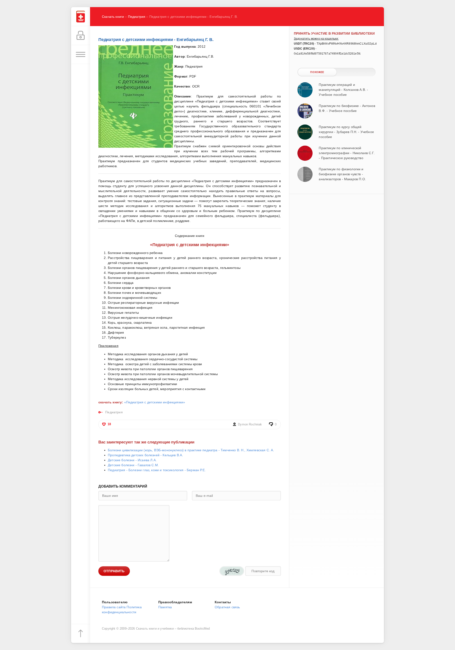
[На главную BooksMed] (80, 16)
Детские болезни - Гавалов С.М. (133, 465)
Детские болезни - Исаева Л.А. (132, 460)
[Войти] (80, 35)
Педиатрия (137, 16)
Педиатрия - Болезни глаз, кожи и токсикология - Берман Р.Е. (157, 470)
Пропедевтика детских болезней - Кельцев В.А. (145, 455)
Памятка (165, 607)
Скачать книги (113, 16)
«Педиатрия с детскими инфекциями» (154, 402)
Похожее (317, 72)
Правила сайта (114, 607)
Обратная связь (227, 607)
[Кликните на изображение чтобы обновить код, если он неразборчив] (231, 571)
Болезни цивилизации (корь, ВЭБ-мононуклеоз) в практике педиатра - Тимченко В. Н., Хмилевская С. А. (191, 450)
